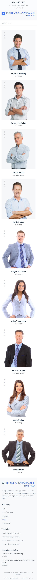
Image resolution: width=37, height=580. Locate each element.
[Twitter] (17, 8)
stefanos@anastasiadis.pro (18, 5)
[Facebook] (4, 33)
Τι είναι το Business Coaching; (12, 554)
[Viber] (23, 8)
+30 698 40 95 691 (18, 2)
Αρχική (4, 23)
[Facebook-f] (14, 8)
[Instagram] (4, 38)
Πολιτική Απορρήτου (27, 578)
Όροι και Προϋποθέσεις (11, 578)
